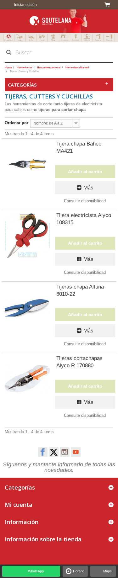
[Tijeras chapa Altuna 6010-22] (27, 307)
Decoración (109, 40)
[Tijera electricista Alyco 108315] (27, 236)
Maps (107, 571)
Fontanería (98, 40)
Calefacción (87, 40)
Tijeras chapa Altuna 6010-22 (80, 290)
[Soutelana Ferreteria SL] (59, 21)
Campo (20, 40)
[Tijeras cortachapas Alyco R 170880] (27, 379)
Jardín (31, 40)
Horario (78, 571)
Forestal (42, 40)
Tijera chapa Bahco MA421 (78, 147)
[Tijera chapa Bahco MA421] (27, 164)
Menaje (53, 40)
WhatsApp (36, 571)
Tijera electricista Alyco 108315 (83, 218)
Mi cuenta (18, 504)
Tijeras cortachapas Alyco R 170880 (79, 362)
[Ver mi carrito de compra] (108, 4)
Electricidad (75, 40)
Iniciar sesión (25, 5)
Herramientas (64, 40)
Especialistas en (8, 40)
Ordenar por (16, 122)
